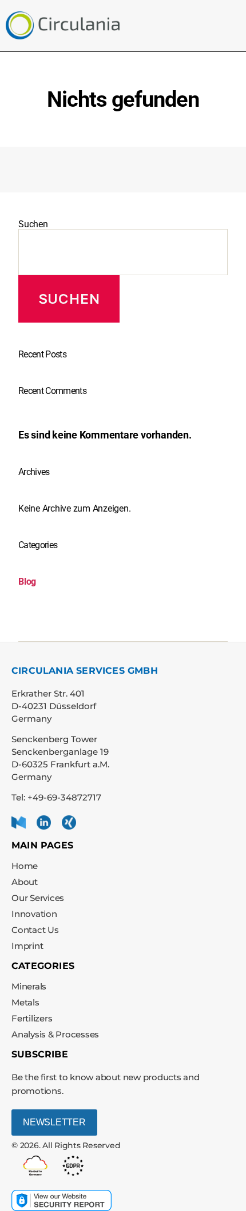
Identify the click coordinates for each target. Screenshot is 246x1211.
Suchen (33, 224)
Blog (27, 581)
